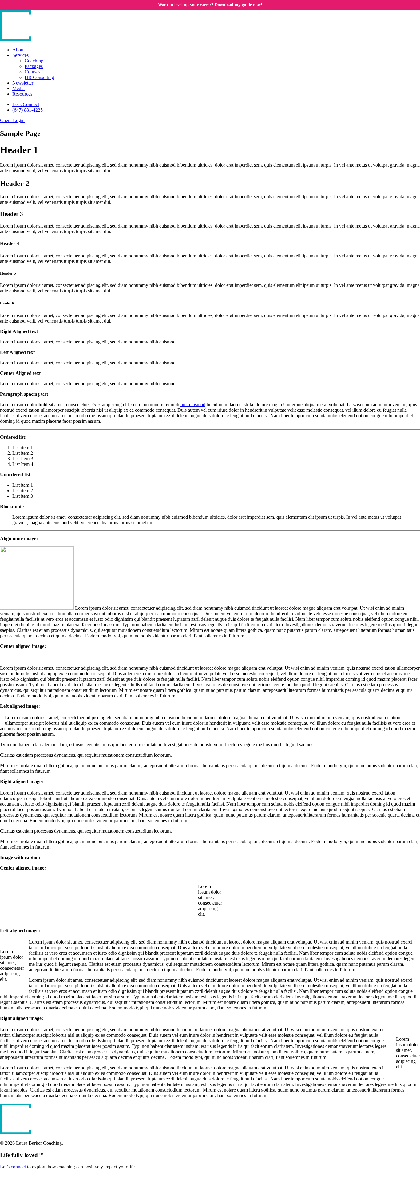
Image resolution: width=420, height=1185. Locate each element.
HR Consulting (39, 77)
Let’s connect (13, 1166)
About (18, 49)
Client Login (12, 120)
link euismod (192, 404)
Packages (34, 66)
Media (18, 88)
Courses (32, 71)
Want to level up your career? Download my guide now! (210, 4)
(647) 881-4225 (27, 110)
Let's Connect (25, 104)
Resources (22, 94)
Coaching (34, 60)
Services (20, 55)
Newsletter (22, 82)
